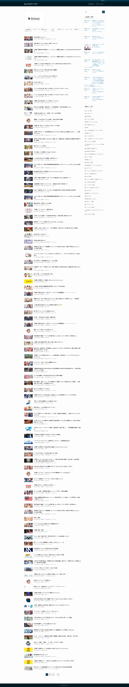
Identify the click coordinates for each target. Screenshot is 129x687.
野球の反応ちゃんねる (90, 198)
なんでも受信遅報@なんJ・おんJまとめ (94, 86)
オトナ (69, 29)
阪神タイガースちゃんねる (91, 121)
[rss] (102, 0)
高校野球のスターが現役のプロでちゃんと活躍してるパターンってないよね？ (98, 22)
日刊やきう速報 (89, 162)
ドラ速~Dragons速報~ (90, 182)
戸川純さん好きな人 (96, 69)
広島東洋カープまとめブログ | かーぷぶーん (95, 211)
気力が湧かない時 (96, 36)
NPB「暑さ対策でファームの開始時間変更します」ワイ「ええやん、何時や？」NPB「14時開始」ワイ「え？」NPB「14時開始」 (98, 63)
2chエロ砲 (88, 196)
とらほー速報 (89, 110)
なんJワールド (89, 168)
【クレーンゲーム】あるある (98, 52)
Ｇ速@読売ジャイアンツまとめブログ (94, 165)
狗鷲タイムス (89, 159)
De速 (87, 127)
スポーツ (36, 29)
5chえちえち (88, 190)
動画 (77, 29)
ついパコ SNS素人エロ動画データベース (94, 179)
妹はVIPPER (88, 116)
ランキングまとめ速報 (90, 141)
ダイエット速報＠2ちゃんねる (92, 187)
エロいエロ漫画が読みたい (91, 173)
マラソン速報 (89, 156)
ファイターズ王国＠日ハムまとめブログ (94, 170)
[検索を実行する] (103, 12)
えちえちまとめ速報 (90, 214)
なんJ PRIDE (98, 47)
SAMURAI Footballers (90, 151)
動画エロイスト (44, 30)
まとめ (52, 30)
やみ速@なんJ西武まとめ (91, 148)
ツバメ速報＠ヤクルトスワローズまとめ (94, 138)
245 (58, 674)
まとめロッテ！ (89, 113)
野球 (60, 29)
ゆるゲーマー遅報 (90, 201)
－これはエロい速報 (90, 184)
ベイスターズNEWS (90, 207)
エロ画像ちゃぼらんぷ (28, 30)
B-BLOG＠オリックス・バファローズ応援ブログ (95, 145)
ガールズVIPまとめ (99, 31)
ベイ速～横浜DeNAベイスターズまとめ (94, 130)
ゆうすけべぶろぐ (90, 204)
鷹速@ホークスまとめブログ (92, 193)
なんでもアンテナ (31, 4)
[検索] (104, 0)
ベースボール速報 (90, 119)
